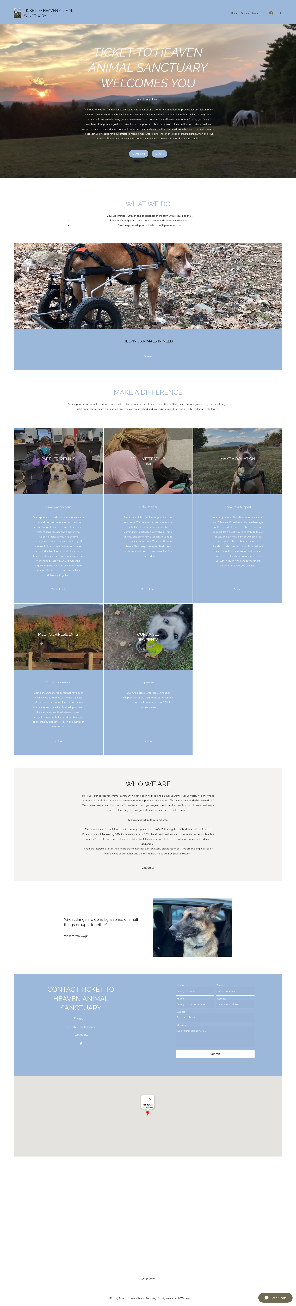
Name (180, 985)
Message (182, 1025)
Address (221, 998)
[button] (148, 867)
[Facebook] (264, 13)
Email (220, 985)
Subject (181, 1011)
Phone (180, 998)
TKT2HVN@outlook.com (81, 1026)
